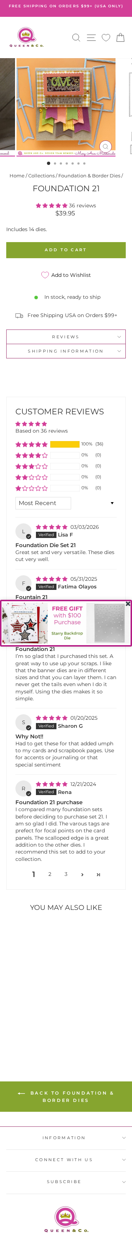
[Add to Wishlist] (15, 931)
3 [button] (66, 874)
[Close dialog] (128, 603)
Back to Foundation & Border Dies (71, 1096)
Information (64, 1137)
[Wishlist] (106, 37)
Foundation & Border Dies (89, 175)
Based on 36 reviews (41, 431)
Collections (41, 175)
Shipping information (66, 351)
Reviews (66, 336)
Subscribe (64, 1181)
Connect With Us (64, 1159)
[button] (52, 205)
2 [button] (49, 874)
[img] (52, 527)
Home (17, 175)
